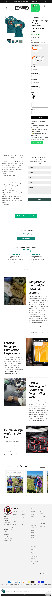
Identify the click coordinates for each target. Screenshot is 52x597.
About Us (33, 511)
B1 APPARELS (6, 584)
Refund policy (20, 584)
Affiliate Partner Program (34, 515)
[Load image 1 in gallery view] (9, 41)
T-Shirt (23, 521)
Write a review (26, 238)
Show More (42, 467)
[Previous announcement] (6, 1)
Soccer (14, 528)
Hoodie (23, 511)
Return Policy (21, 156)
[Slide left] (5, 41)
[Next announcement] (45, 1)
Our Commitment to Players (35, 562)
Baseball (15, 511)
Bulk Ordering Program (43, 512)
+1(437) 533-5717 (37, 143)
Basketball (15, 518)
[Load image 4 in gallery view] (21, 41)
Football (15, 514)
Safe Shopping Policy (34, 521)
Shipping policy (40, 584)
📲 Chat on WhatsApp (35, 8)
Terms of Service (33, 536)
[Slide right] (24, 41)
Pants (23, 528)
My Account (42, 526)
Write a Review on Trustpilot (27, 216)
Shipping (33, 42)
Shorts (14, 521)
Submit (39, 199)
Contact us (33, 549)
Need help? (42, 523)
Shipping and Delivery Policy (34, 526)
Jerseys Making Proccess (34, 557)
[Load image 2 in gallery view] (13, 41)
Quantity (33, 109)
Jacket (23, 514)
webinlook (15, 584)
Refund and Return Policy (34, 531)
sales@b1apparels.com (13, 527)
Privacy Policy (34, 546)
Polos (23, 524)
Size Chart (37, 37)
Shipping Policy (13, 156)
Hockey (14, 524)
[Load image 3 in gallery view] (17, 41)
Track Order (42, 516)
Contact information (47, 584)
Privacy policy (26, 584)
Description (6, 155)
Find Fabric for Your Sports (38, 332)
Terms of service (33, 584)
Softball (23, 518)
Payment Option (33, 542)
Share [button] (34, 148)
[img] (26, 249)
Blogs (32, 553)
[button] (6, 8)
